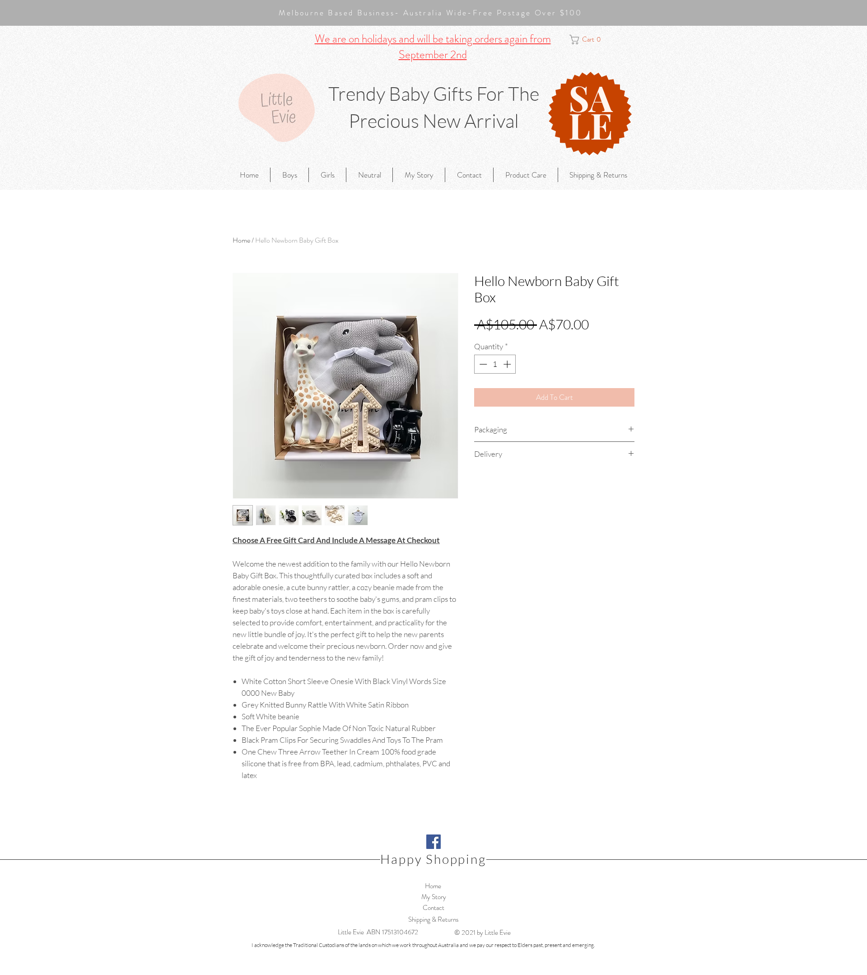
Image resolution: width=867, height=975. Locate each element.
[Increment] (508, 364)
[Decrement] (482, 364)
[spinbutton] (495, 364)
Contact (433, 908)
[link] (589, 39)
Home (241, 240)
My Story (433, 897)
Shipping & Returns (433, 919)
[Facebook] (433, 841)
